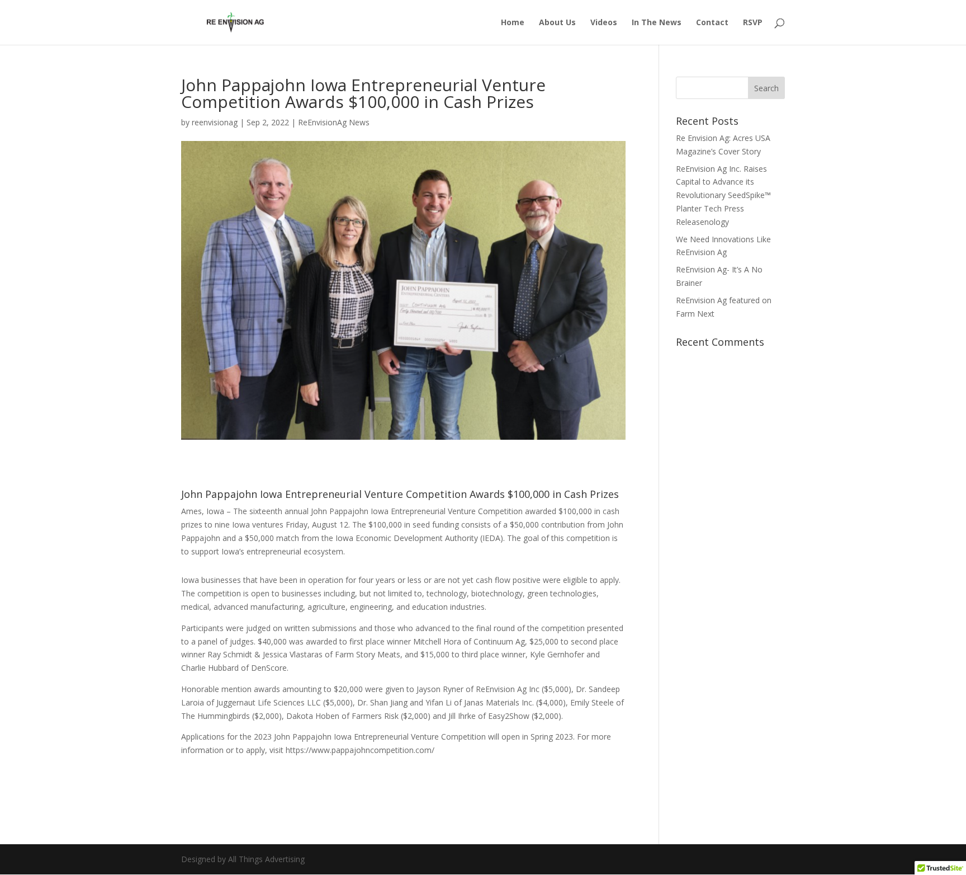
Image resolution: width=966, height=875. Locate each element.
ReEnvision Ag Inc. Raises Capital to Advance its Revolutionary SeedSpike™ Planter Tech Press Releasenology (723, 195)
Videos (603, 22)
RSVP (753, 22)
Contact (712, 22)
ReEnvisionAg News (334, 122)
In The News (656, 22)
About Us (557, 22)
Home (512, 22)
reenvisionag (215, 122)
